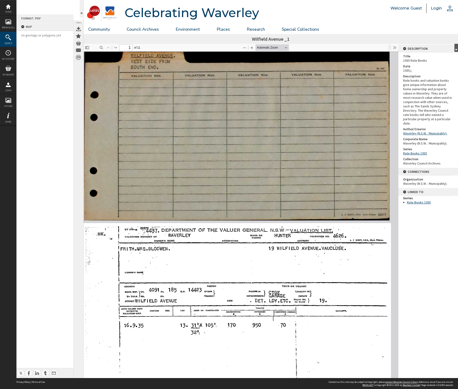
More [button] (8, 121)
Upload (8, 106)
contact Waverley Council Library (401, 382)
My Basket (8, 74)
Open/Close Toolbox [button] (81, 8)
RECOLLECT (368, 385)
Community (99, 29)
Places (223, 29)
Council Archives (143, 29)
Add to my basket (78, 43)
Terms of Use (38, 382)
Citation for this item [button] (78, 57)
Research (256, 29)
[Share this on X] (21, 370)
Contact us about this (78, 50)
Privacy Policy (23, 382)
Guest (416, 8)
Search (8, 43)
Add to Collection (78, 36)
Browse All (8, 27)
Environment (188, 29)
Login (8, 90)
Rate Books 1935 (415, 153)
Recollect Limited (411, 385)
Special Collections (300, 29)
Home (8, 11)
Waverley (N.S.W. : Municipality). (425, 133)
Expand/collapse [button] (456, 48)
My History (8, 58)
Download (78, 28)
